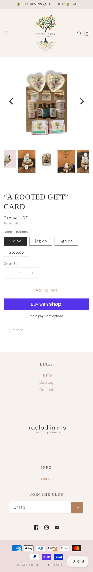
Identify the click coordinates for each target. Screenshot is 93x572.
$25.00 (40, 241)
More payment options (46, 316)
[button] (6, 33)
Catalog (46, 382)
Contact (46, 390)
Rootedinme (42, 565)
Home (46, 375)
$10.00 (15, 241)
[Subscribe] (77, 507)
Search (46, 478)
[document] (46, 101)
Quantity (10, 263)
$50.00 (66, 241)
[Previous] (11, 101)
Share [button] (18, 330)
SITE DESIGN (66, 565)
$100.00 (16, 252)
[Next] (81, 101)
